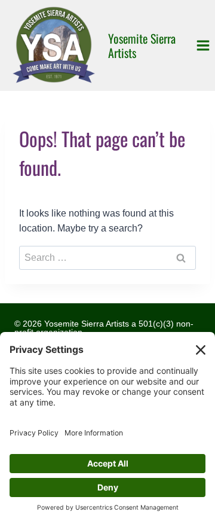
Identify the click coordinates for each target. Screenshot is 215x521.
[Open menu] (203, 45)
